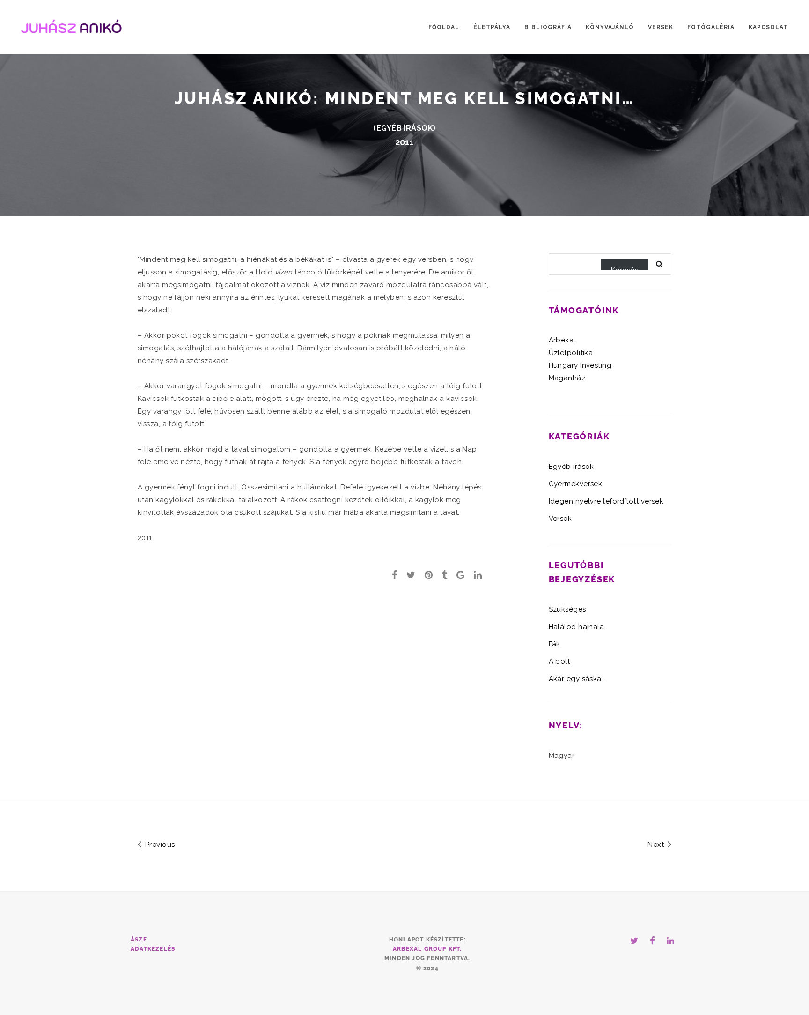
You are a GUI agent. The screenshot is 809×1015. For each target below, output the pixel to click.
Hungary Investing (580, 365)
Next (656, 844)
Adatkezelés (153, 949)
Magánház (567, 378)
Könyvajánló (610, 27)
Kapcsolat (768, 27)
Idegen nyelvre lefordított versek (606, 501)
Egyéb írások (404, 128)
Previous (159, 844)
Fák (554, 644)
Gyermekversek (576, 484)
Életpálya (491, 27)
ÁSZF (139, 939)
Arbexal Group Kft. (427, 949)
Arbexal (562, 340)
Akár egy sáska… (577, 678)
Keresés (624, 268)
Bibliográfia (548, 27)
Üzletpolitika (571, 352)
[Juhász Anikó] (71, 25)
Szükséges (567, 609)
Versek (660, 27)
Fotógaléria (711, 27)
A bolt (559, 661)
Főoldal (443, 27)
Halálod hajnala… (578, 626)
